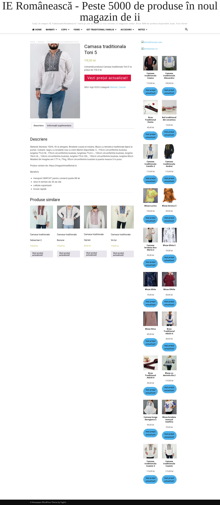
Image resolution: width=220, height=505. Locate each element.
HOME (38, 29)
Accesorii (126, 29)
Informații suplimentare (59, 125)
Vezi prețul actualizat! (107, 78)
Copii (64, 29)
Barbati (50, 29)
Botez (141, 29)
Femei (77, 29)
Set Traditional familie (100, 29)
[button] (186, 29)
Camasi (50, 41)
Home (32, 41)
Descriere (39, 125)
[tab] (38, 126)
